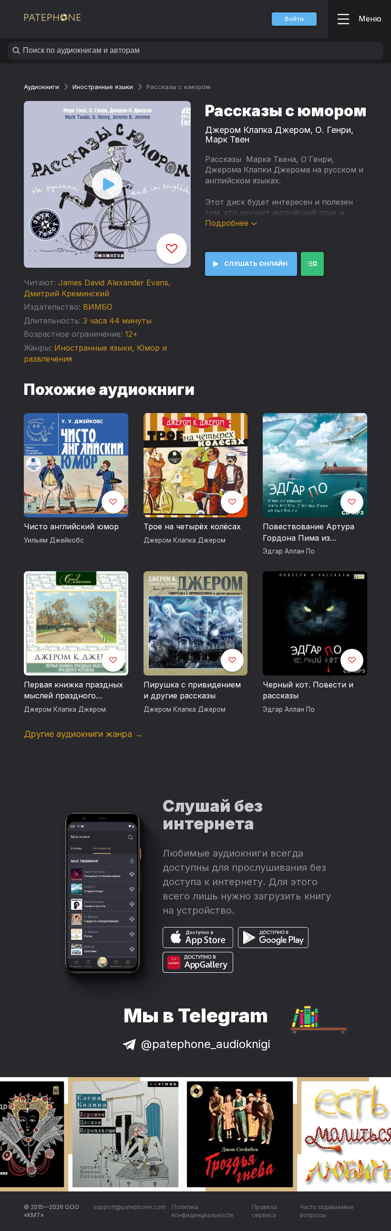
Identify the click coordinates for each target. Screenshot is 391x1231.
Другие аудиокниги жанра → (83, 734)
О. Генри (333, 130)
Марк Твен (227, 139)
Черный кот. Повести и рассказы (308, 690)
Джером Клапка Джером (257, 130)
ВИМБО (98, 307)
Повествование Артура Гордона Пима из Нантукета (308, 533)
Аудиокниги (41, 87)
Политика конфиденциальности (202, 1211)
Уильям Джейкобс (54, 540)
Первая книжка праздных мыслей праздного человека (73, 691)
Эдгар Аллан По (289, 551)
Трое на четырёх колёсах (192, 526)
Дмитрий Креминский (66, 293)
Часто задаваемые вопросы (327, 1211)
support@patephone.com (129, 1207)
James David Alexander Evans (113, 282)
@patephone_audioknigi (205, 1044)
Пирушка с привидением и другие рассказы (192, 690)
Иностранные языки (102, 87)
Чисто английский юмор (71, 526)
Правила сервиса (264, 1211)
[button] (294, 19)
